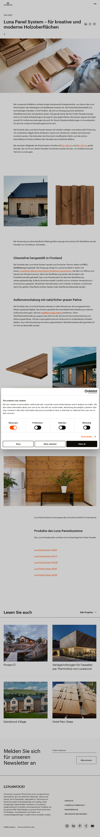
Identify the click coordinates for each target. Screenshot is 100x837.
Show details (86, 436)
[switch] (37, 427)
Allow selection (50, 444)
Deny (18, 444)
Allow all (81, 444)
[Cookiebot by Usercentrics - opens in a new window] (86, 391)
